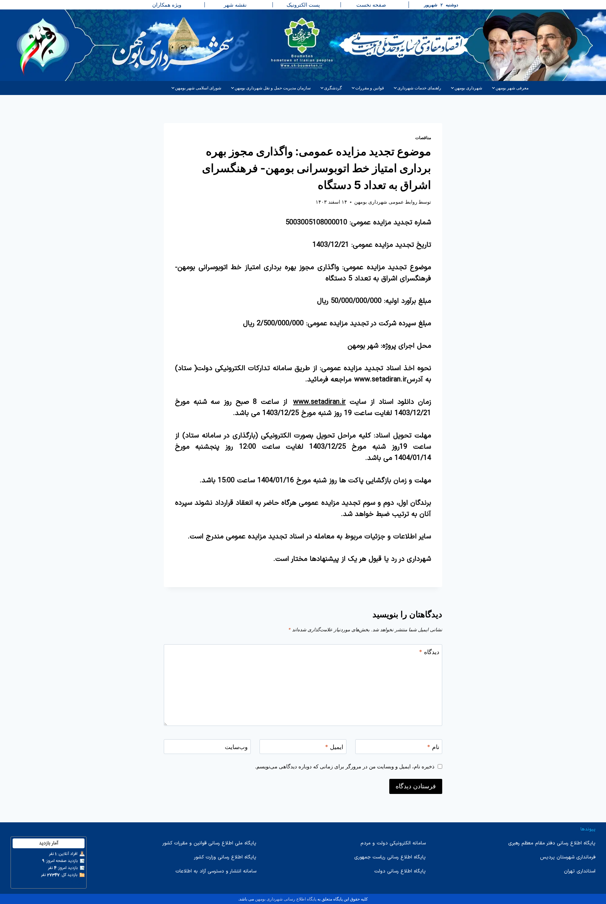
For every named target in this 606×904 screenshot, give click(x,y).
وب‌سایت (236, 746)
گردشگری (333, 87)
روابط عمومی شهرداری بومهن (385, 202)
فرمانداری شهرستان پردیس (567, 857)
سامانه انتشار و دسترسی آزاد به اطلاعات (215, 871)
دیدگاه (429, 651)
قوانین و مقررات (369, 87)
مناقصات (423, 137)
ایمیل (334, 746)
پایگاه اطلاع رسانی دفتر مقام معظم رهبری (551, 843)
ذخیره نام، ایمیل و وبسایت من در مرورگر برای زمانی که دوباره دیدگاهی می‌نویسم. (345, 766)
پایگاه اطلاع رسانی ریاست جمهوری (390, 857)
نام (433, 746)
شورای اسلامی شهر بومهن (198, 87)
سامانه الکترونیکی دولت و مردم (393, 843)
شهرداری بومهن (468, 87)
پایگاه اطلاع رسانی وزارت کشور (225, 857)
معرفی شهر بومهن (512, 87)
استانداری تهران (579, 871)
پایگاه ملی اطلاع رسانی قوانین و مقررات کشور (209, 843)
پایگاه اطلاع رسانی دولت (400, 871)
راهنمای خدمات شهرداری (419, 87)
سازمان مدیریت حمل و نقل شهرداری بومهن (273, 87)
